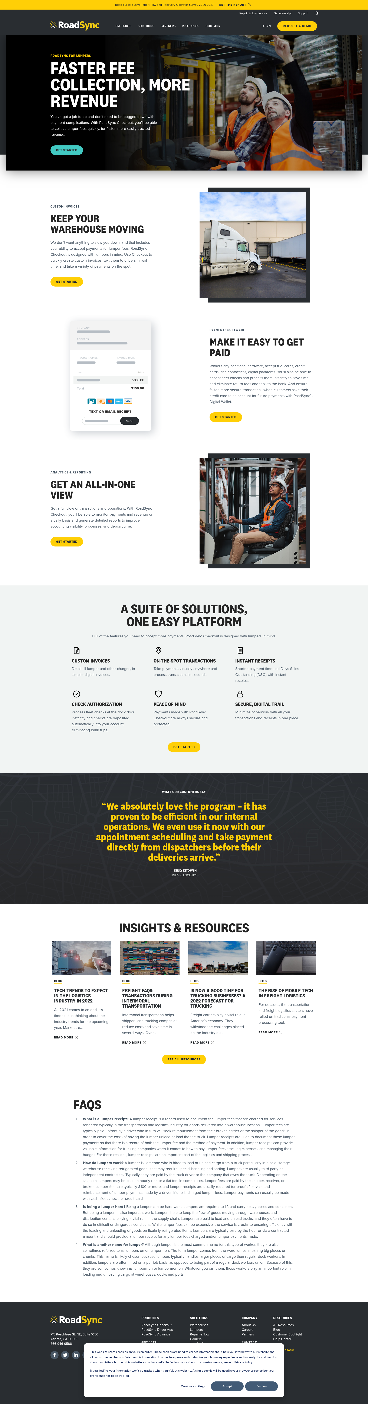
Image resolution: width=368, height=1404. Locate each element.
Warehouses (199, 1324)
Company (213, 26)
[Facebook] (54, 1355)
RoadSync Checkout (156, 1324)
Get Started (67, 150)
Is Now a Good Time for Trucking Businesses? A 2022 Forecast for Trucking (217, 998)
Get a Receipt (283, 13)
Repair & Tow (199, 1334)
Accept (227, 1386)
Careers (247, 1329)
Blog (58, 981)
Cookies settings (193, 1386)
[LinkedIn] (76, 1355)
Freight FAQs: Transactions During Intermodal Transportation (147, 998)
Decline (262, 1386)
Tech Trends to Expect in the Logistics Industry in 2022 (81, 996)
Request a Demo (297, 26)
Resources (190, 26)
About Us (249, 1324)
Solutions (146, 26)
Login (266, 26)
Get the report (232, 5)
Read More (63, 1037)
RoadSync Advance (155, 1334)
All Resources (283, 1324)
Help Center (282, 1339)
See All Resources (184, 1059)
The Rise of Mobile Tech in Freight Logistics (286, 993)
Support (303, 13)
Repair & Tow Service (253, 13)
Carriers (195, 1339)
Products (123, 26)
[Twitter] (65, 1355)
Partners (168, 26)
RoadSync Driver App (157, 1329)
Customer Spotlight (287, 1334)
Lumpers (196, 1329)
